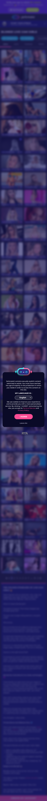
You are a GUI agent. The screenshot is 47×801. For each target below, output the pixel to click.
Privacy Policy (23, 410)
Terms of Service (29, 408)
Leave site (23, 423)
